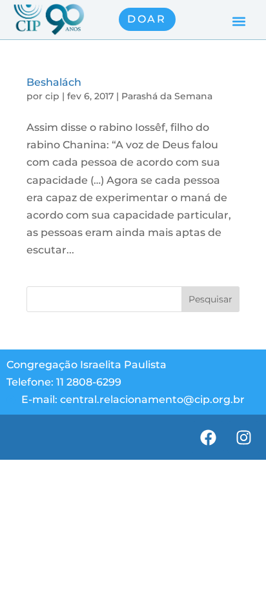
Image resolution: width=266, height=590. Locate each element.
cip (52, 96)
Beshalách (53, 82)
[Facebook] (208, 437)
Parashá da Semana (166, 96)
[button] (239, 21)
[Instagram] (243, 437)
